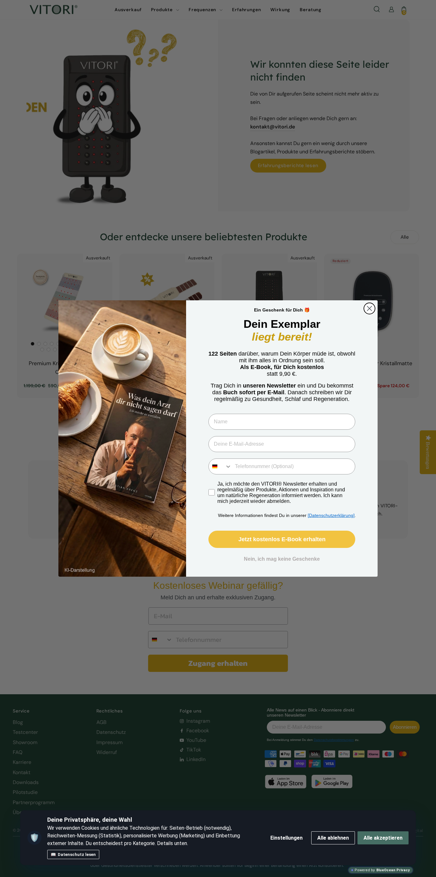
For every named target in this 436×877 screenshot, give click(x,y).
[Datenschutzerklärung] (331, 515)
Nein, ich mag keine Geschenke (282, 559)
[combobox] (220, 466)
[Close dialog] (369, 308)
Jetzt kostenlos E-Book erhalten (282, 539)
